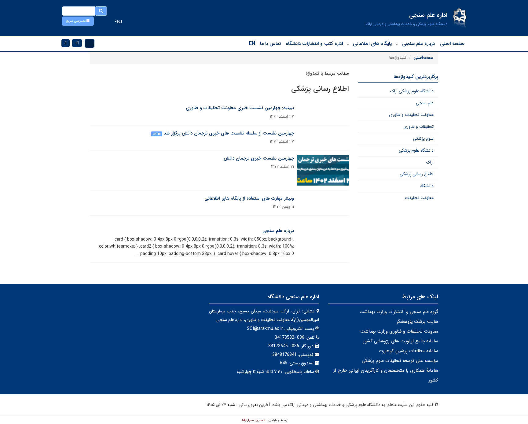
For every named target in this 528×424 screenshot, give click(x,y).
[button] (78, 21)
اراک (430, 162)
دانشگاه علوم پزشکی (416, 150)
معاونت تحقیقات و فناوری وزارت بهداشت (399, 331)
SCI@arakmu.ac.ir (265, 328)
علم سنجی (425, 103)
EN (252, 43)
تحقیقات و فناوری (418, 126)
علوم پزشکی (423, 138)
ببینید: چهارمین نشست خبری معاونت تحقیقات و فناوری (240, 108)
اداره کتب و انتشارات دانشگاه (314, 43)
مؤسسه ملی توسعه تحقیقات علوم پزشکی (400, 360)
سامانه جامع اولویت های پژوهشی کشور (400, 341)
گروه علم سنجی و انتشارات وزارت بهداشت (399, 311)
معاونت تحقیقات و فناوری (411, 114)
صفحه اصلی (452, 43)
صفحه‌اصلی (424, 57)
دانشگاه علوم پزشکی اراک (412, 91)
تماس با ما (270, 43)
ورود (119, 20)
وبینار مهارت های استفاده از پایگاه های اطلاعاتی (249, 198)
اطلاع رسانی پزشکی (417, 174)
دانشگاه (427, 186)
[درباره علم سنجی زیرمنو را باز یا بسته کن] (397, 44)
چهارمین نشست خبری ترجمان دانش (259, 158)
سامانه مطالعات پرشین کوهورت (408, 351)
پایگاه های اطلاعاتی (372, 43)
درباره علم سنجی (418, 43)
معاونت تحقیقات (419, 197)
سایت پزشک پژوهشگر (417, 321)
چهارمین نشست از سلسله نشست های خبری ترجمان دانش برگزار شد (229, 133)
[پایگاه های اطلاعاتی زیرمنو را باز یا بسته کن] (348, 44)
